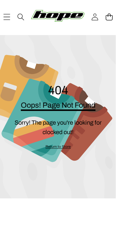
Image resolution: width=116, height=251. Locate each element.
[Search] (20, 17)
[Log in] (94, 17)
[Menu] (6, 17)
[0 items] (109, 17)
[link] (58, 147)
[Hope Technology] (58, 17)
